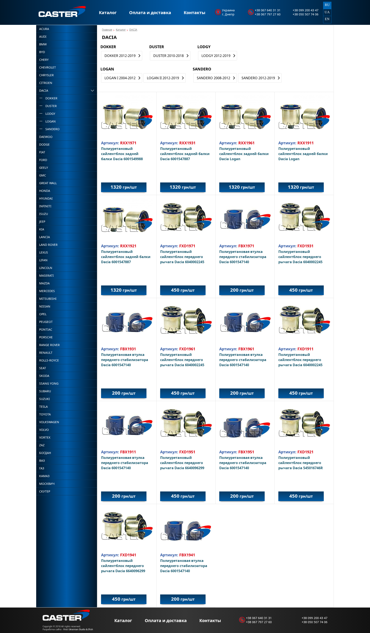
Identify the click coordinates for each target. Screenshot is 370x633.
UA (327, 12)
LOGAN (107, 69)
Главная (107, 29)
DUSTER (156, 46)
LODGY (203, 46)
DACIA (133, 29)
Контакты (194, 12)
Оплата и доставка (150, 12)
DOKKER (108, 46)
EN (327, 19)
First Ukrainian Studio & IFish (78, 629)
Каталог (108, 12)
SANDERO (202, 69)
